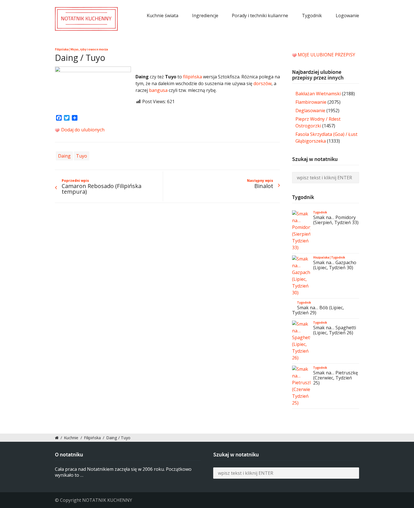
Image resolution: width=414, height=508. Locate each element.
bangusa (158, 90)
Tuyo (81, 156)
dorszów (262, 83)
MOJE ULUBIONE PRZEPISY (326, 55)
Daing (64, 156)
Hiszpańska (321, 257)
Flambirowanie (310, 102)
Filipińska (61, 49)
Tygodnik (312, 15)
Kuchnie (71, 437)
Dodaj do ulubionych (82, 130)
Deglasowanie (310, 110)
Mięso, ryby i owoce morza (89, 49)
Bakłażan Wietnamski (318, 93)
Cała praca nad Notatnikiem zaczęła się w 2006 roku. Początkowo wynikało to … (123, 472)
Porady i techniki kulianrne (260, 15)
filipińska (192, 77)
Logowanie (347, 15)
